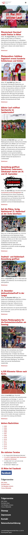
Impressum (6, 515)
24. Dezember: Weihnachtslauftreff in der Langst (12, 293)
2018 (5, 439)
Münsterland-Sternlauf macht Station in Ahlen (11, 33)
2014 (5, 446)
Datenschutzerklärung (10, 523)
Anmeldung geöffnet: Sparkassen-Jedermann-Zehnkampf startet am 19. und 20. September (12, 170)
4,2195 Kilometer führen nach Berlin (14, 372)
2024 (5, 428)
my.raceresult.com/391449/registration (11, 192)
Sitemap (4, 511)
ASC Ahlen (4, 482)
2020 (5, 435)
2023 (5, 430)
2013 (5, 448)
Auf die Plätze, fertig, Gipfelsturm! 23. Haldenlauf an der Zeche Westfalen (13, 211)
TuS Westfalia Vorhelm (7, 486)
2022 (5, 432)
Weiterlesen (4, 50)
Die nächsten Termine (10, 452)
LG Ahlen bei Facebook (11, 468)
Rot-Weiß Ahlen (5, 484)
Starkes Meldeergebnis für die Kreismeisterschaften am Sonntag (13, 322)
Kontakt (4, 519)
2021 (5, 433)
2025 (5, 426)
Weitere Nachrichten (10, 423)
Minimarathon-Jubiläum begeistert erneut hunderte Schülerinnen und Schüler (13, 58)
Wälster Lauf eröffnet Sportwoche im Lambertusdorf (10, 110)
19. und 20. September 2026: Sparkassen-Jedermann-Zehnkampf (15, 458)
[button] (2, 16)
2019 (5, 437)
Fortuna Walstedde (6, 488)
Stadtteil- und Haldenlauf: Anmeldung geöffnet (12, 258)
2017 (5, 441)
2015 (5, 445)
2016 (5, 443)
